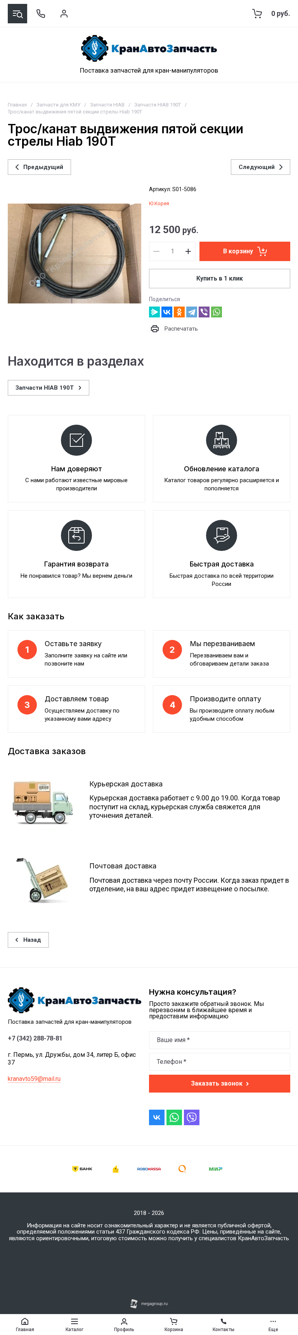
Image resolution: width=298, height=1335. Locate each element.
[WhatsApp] (216, 312)
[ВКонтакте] (166, 312)
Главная (17, 105)
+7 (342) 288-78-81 (35, 1038)
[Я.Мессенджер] (154, 312)
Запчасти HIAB (107, 105)
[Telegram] (191, 312)
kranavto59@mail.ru (34, 1078)
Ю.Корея (159, 203)
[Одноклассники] (179, 312)
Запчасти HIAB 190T (157, 105)
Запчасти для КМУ (58, 105)
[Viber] (204, 312)
